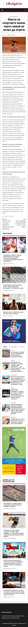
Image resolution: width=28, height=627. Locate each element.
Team (5, 35)
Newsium (20, 623)
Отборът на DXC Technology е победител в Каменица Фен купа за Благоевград (8, 223)
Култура (13, 360)
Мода (11, 16)
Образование (14, 375)
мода (6, 216)
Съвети (12, 388)
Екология (13, 417)
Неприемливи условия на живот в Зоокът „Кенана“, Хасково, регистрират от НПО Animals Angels (13, 286)
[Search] (26, 10)
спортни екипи (11, 216)
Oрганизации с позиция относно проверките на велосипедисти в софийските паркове (17, 354)
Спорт (12, 350)
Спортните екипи (7, 87)
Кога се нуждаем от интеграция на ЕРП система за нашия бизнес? (21, 223)
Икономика (13, 402)
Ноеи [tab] (5, 346)
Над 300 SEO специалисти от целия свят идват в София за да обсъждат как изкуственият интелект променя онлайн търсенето (17, 394)
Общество (15, 16)
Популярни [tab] (14, 346)
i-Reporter (14, 508)
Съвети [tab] (22, 346)
